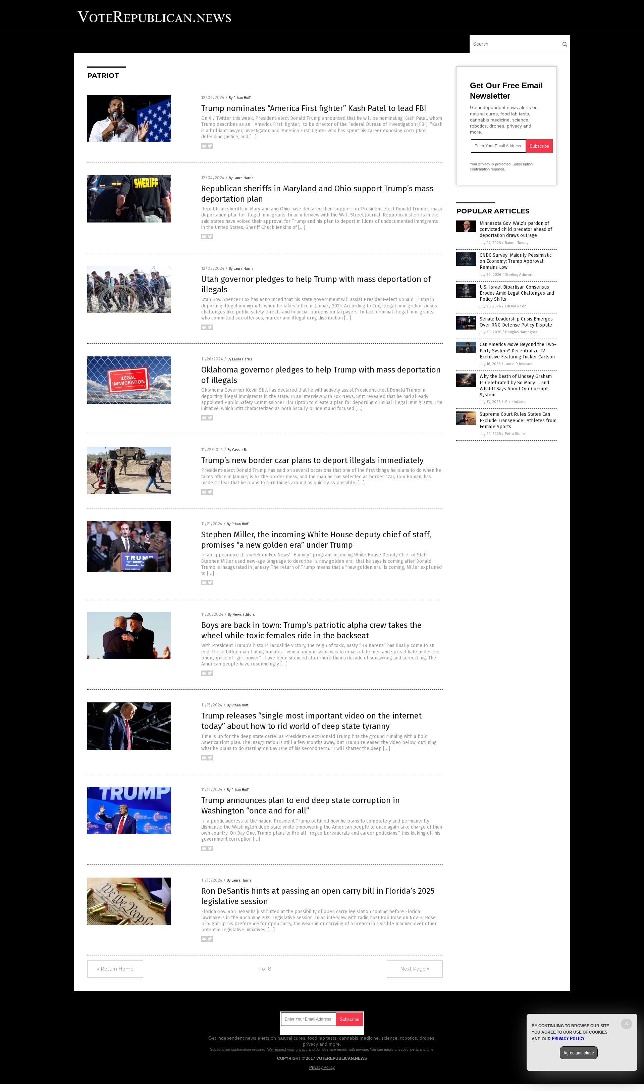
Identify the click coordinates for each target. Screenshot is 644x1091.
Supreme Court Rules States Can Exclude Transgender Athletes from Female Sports (518, 420)
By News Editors (241, 614)
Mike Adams (514, 402)
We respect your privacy (287, 1049)
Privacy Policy (322, 1067)
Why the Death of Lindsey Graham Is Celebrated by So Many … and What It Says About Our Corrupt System (516, 386)
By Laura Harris (241, 178)
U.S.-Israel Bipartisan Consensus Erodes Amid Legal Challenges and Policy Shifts (517, 293)
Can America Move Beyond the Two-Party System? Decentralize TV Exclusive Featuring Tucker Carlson (518, 350)
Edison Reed (516, 306)
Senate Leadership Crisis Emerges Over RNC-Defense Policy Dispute (516, 322)
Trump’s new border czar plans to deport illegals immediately (312, 460)
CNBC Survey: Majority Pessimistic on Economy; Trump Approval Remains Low (516, 261)
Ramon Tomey (516, 243)
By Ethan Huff (239, 98)
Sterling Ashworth (520, 274)
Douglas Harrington (521, 332)
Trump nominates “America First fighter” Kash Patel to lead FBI (313, 108)
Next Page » (414, 969)
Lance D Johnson (518, 364)
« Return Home (115, 969)
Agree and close (579, 1052)
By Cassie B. (237, 450)
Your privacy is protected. (491, 164)
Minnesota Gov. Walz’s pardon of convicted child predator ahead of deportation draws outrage (516, 229)
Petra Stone (515, 434)
